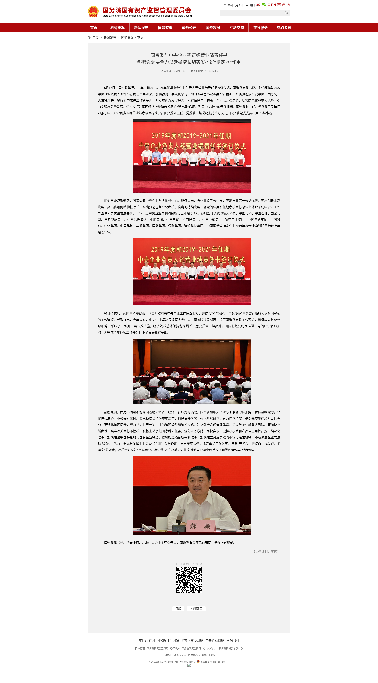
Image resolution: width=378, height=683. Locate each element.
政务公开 (189, 28)
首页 (93, 28)
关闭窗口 (196, 608)
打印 (178, 608)
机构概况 (117, 28)
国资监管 (165, 28)
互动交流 (237, 28)
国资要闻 (127, 37)
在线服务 (260, 28)
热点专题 (284, 28)
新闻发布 (141, 28)
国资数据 (213, 28)
